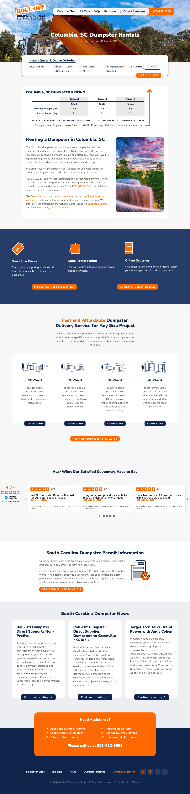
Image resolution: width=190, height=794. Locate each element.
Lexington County (97, 203)
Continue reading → (38, 697)
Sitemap (136, 782)
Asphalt (112, 71)
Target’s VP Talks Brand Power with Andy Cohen (151, 629)
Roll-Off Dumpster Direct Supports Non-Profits (35, 631)
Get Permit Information (61, 589)
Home (77, 41)
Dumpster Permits (94, 771)
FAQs (97, 11)
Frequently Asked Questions (54, 287)
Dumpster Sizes (66, 11)
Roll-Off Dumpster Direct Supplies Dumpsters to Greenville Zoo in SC (94, 633)
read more (40, 500)
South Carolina (90, 41)
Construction (63, 71)
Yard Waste (88, 66)
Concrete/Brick (115, 66)
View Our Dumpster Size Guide (95, 438)
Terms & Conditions (101, 782)
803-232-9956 (162, 11)
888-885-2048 (82, 186)
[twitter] (143, 772)
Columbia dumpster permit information (52, 196)
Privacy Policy (121, 782)
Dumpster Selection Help (138, 287)
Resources (110, 11)
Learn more (35, 423)
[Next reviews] (188, 499)
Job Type (85, 11)
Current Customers (134, 11)
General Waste (65, 66)
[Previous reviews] (26, 499)
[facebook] (150, 772)
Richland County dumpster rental (49, 207)
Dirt (85, 71)
